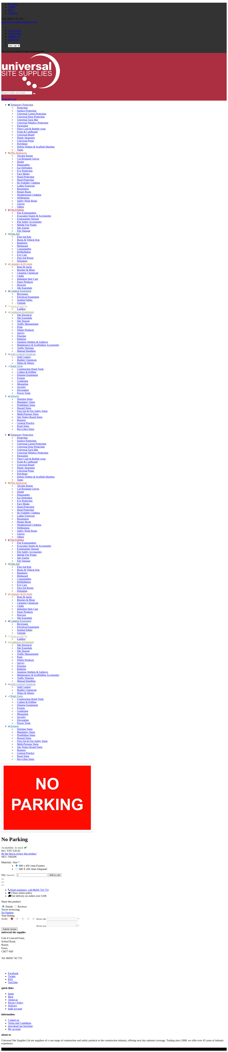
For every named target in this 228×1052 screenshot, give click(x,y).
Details (10, 906)
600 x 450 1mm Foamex (32, 865)
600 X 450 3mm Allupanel (33, 869)
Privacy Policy (15, 1002)
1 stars (34, 919)
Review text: (41, 926)
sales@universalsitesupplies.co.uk (19, 21)
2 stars (28, 919)
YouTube (13, 13)
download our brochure (20, 1026)
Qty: (3, 874)
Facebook (13, 4)
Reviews (22, 906)
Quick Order (14, 33)
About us (13, 999)
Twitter (12, 7)
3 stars (23, 919)
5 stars (12, 919)
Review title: (41, 919)
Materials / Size (9, 862)
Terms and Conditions (19, 1023)
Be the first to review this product (18, 853)
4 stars (17, 919)
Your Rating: (8, 915)
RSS (10, 10)
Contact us (13, 1020)
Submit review (9, 929)
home (11, 993)
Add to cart (54, 875)
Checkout (13, 39)
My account (14, 30)
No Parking (7, 912)
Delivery (12, 1005)
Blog (10, 996)
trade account (15, 1008)
